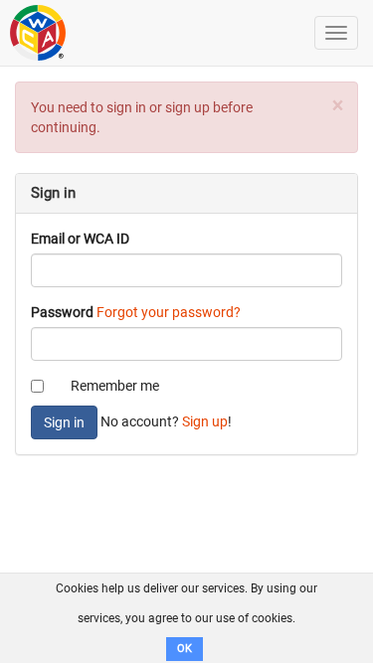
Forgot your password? (168, 312)
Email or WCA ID (80, 239)
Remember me (115, 386)
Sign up (205, 421)
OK (184, 648)
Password (62, 312)
